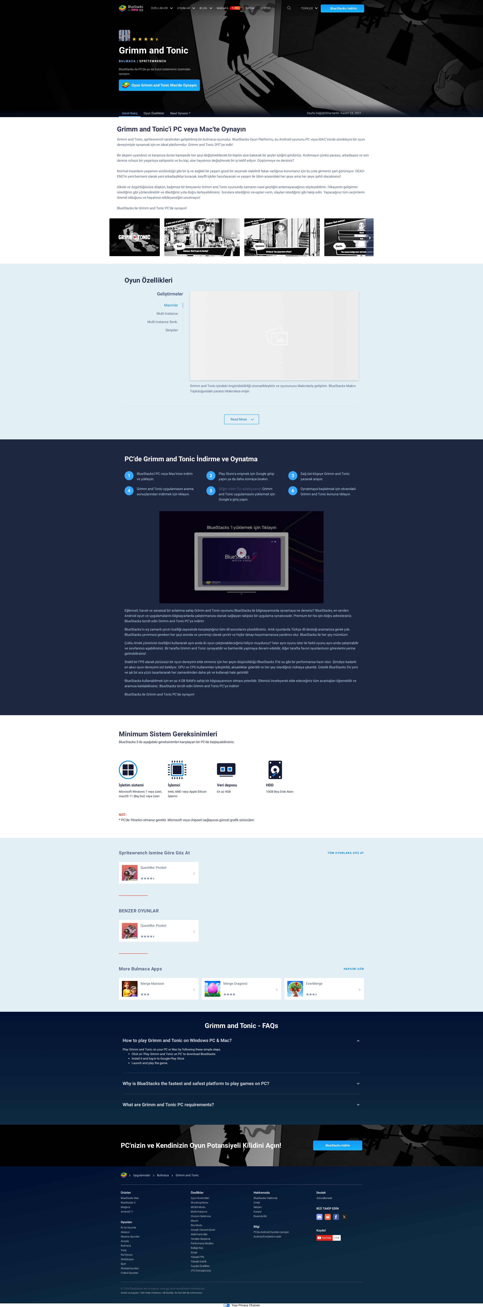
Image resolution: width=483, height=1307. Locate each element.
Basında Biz (260, 1216)
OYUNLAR (183, 8)
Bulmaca (127, 61)
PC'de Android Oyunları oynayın (271, 1232)
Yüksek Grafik (198, 1261)
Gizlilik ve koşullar (130, 1293)
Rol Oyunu (126, 1254)
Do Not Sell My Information (188, 1293)
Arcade (125, 1241)
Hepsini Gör (354, 968)
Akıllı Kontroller (199, 1234)
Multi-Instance (199, 1211)
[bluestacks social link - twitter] (344, 1217)
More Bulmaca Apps (140, 969)
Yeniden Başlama (200, 1238)
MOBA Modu (198, 1207)
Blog (203, 8)
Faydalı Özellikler (200, 1266)
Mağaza (228, 8)
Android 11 (127, 1211)
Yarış (123, 1250)
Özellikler (159, 8)
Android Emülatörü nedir (267, 1236)
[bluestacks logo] (131, 8)
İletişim (257, 1207)
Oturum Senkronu (201, 1216)
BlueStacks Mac (130, 1198)
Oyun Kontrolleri (200, 1198)
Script (194, 1252)
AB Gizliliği (167, 1293)
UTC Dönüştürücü (201, 1270)
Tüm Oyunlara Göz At (346, 852)
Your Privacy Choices (246, 1305)
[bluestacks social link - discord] (319, 1217)
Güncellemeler (324, 1198)
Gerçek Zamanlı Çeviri (203, 1229)
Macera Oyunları (130, 1236)
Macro (194, 1220)
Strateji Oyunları (130, 1268)
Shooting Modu (199, 1202)
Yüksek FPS (197, 1256)
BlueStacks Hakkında (266, 1198)
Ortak (250, 8)
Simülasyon (127, 1259)
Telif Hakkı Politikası (150, 1293)
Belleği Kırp (197, 1247)
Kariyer (258, 1211)
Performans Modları (202, 1243)
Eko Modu (196, 1225)
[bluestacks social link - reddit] (328, 1217)
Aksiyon (125, 1232)
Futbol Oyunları (129, 1272)
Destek (265, 8)
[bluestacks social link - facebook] (336, 1217)
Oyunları (126, 1222)
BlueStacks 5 (128, 1202)
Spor (123, 1263)
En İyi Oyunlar (128, 1227)
